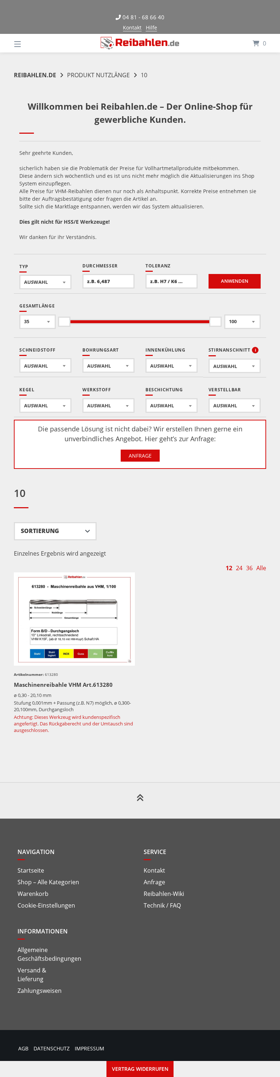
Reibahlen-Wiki (164, 894)
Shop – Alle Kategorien (48, 882)
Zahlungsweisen (40, 991)
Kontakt (132, 27)
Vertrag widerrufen (140, 1068)
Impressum (89, 1048)
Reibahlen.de (35, 75)
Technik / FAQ (162, 905)
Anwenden (234, 281)
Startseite (31, 870)
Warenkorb (33, 894)
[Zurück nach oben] (140, 800)
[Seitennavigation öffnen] (30, 43)
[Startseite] (140, 43)
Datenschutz (52, 1048)
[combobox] (45, 282)
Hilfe (151, 27)
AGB (23, 1048)
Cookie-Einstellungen (46, 905)
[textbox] (45, 282)
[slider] (64, 322)
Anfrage (140, 455)
